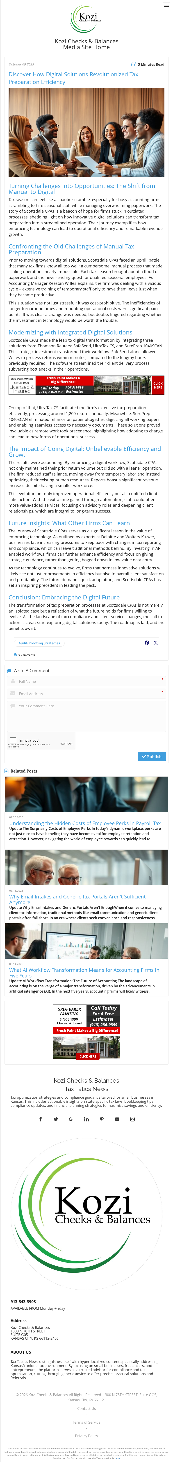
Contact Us (86, 1408)
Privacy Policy (86, 1435)
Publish (154, 756)
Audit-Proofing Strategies (39, 643)
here (117, 1458)
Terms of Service (86, 1422)
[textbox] (86, 44)
